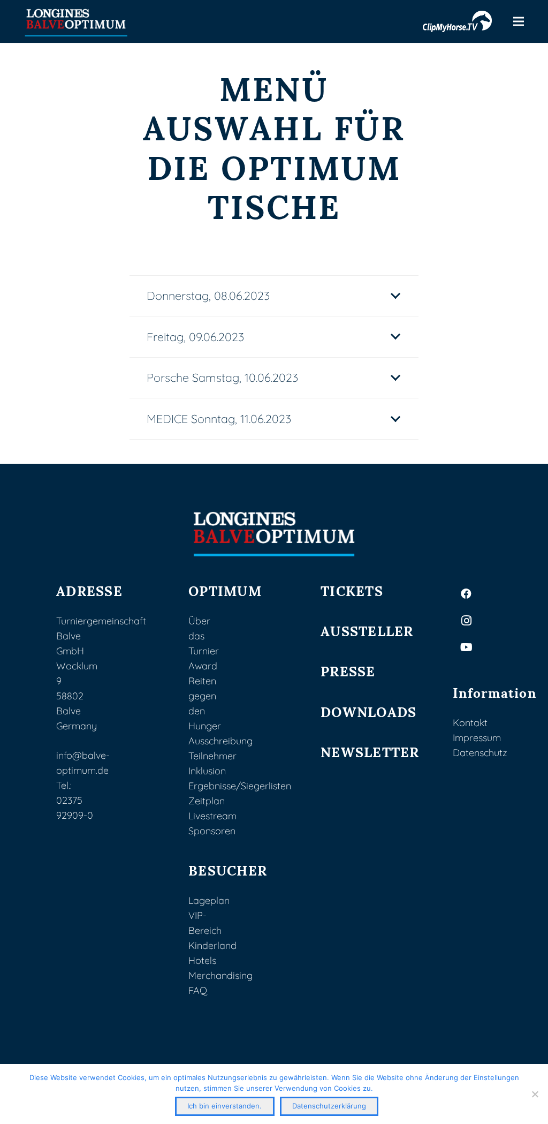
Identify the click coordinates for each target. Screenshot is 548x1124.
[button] (519, 21)
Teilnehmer (212, 756)
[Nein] (534, 1094)
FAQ (197, 990)
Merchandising (220, 975)
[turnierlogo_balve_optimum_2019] (274, 534)
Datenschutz (480, 752)
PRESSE (348, 670)
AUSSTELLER (367, 630)
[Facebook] (466, 593)
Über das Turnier (203, 636)
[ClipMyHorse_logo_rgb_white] (457, 21)
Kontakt (470, 722)
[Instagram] (466, 620)
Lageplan (209, 900)
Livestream (212, 816)
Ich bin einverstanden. (224, 1106)
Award (202, 666)
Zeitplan (206, 801)
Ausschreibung (220, 741)
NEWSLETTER (370, 751)
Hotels (202, 960)
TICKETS (352, 589)
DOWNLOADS (368, 710)
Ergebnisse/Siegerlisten (239, 786)
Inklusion (207, 771)
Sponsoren (211, 831)
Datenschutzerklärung (329, 1106)
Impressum (477, 737)
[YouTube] (466, 647)
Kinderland (212, 945)
